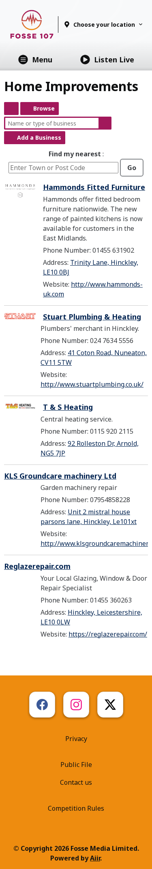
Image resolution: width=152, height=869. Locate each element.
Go (131, 167)
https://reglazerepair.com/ (108, 634)
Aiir (95, 858)
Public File (76, 764)
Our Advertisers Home (11, 108)
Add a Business (39, 137)
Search (104, 123)
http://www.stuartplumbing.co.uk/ (92, 384)
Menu (42, 59)
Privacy (76, 738)
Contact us (76, 782)
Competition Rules (76, 808)
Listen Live (114, 59)
